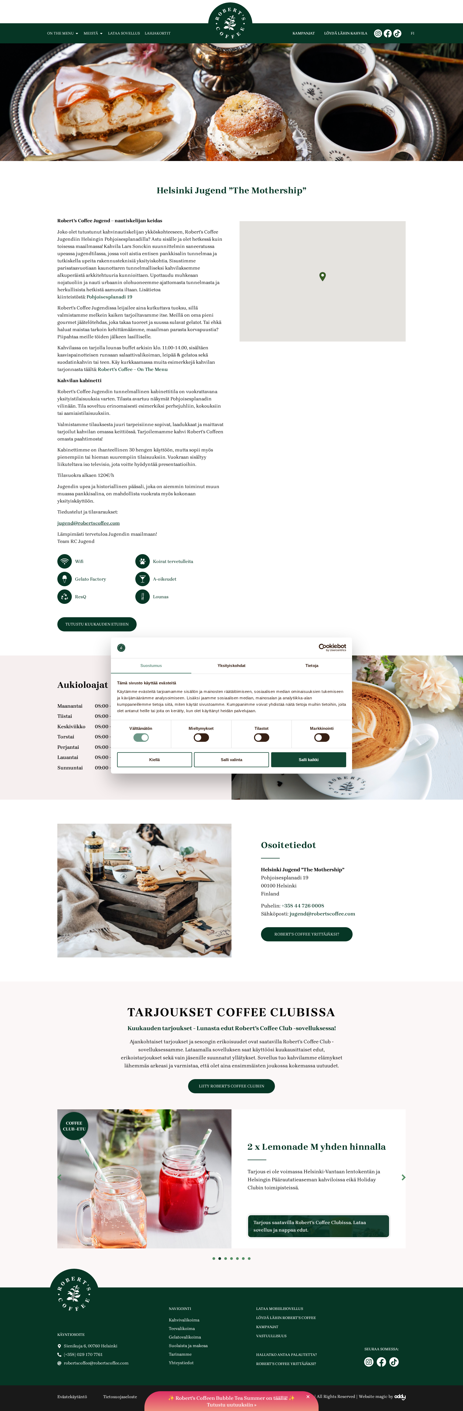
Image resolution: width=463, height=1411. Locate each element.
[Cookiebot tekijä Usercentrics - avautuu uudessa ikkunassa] (322, 648)
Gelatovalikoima (185, 1337)
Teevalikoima (182, 1328)
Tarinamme (180, 1354)
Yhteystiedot (181, 1362)
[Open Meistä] (101, 33)
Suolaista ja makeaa (188, 1345)
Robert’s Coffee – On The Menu (133, 369)
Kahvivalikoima (184, 1319)
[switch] (201, 737)
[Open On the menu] (77, 33)
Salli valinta (231, 759)
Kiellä (154, 759)
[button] (322, 276)
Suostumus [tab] (151, 665)
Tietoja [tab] (311, 665)
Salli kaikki (309, 759)
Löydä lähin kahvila (345, 33)
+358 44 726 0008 (303, 906)
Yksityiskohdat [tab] (231, 665)
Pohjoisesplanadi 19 (109, 297)
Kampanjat (304, 33)
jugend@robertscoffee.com (88, 523)
